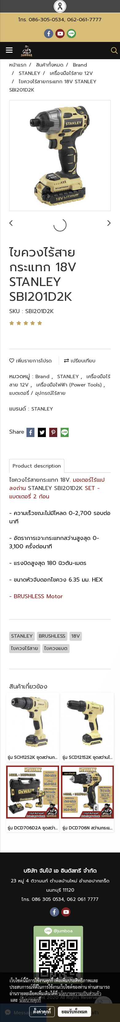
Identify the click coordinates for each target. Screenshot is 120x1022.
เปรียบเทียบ (82, 361)
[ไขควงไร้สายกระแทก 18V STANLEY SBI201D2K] (60, 155)
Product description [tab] (37, 466)
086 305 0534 (48, 899)
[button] (112, 50)
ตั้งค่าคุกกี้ (42, 1011)
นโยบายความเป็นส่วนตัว (79, 993)
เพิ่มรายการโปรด (33, 361)
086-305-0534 (46, 19)
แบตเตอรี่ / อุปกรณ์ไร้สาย (37, 393)
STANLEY (69, 376)
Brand (43, 376)
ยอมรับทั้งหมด (74, 1011)
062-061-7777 (84, 19)
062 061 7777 (82, 899)
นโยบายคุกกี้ (30, 1000)
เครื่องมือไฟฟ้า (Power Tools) (69, 385)
